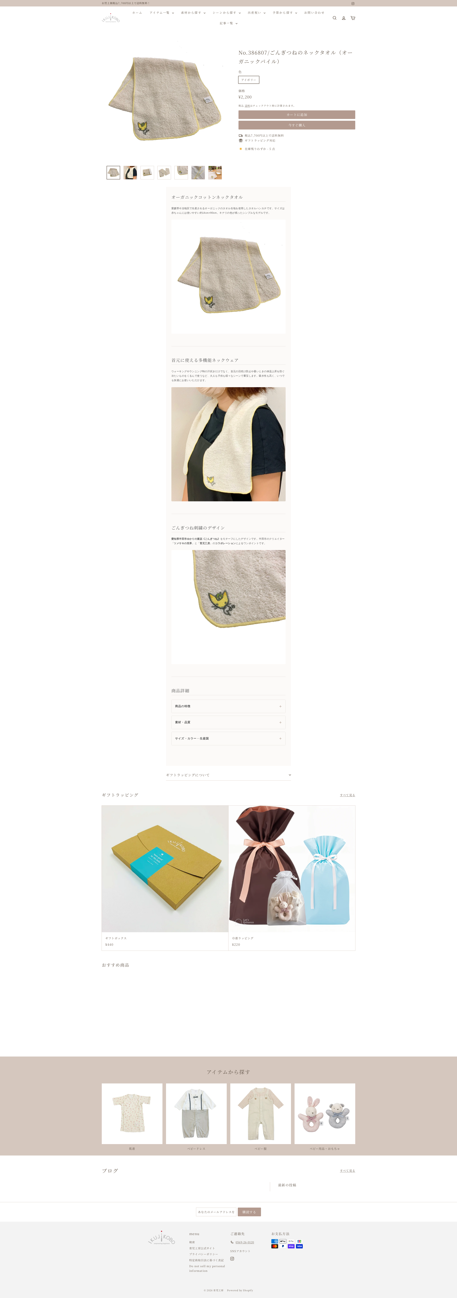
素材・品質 (182, 722)
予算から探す (283, 13)
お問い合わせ (314, 13)
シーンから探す (225, 13)
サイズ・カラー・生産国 (192, 738)
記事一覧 (227, 23)
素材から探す (192, 13)
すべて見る (347, 795)
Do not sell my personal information (207, 1268)
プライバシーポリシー (203, 1254)
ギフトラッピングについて (188, 774)
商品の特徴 (182, 706)
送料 (247, 105)
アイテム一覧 (160, 13)
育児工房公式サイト (202, 1248)
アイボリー (248, 80)
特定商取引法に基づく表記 (206, 1260)
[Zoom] (164, 100)
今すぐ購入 (297, 125)
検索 (192, 1242)
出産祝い (255, 13)
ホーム (137, 13)
